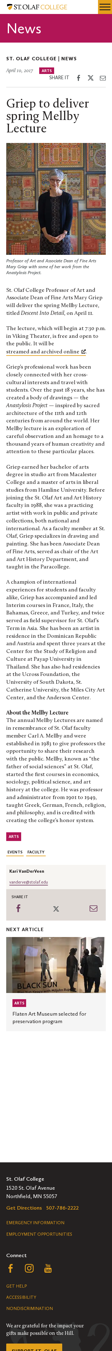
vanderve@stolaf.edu (28, 882)
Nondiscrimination (29, 1308)
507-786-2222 (62, 1207)
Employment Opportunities (39, 1234)
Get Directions (24, 1207)
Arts (47, 70)
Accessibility (21, 1297)
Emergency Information (35, 1222)
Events (14, 852)
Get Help (16, 1286)
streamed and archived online (42, 352)
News (69, 59)
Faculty (35, 852)
